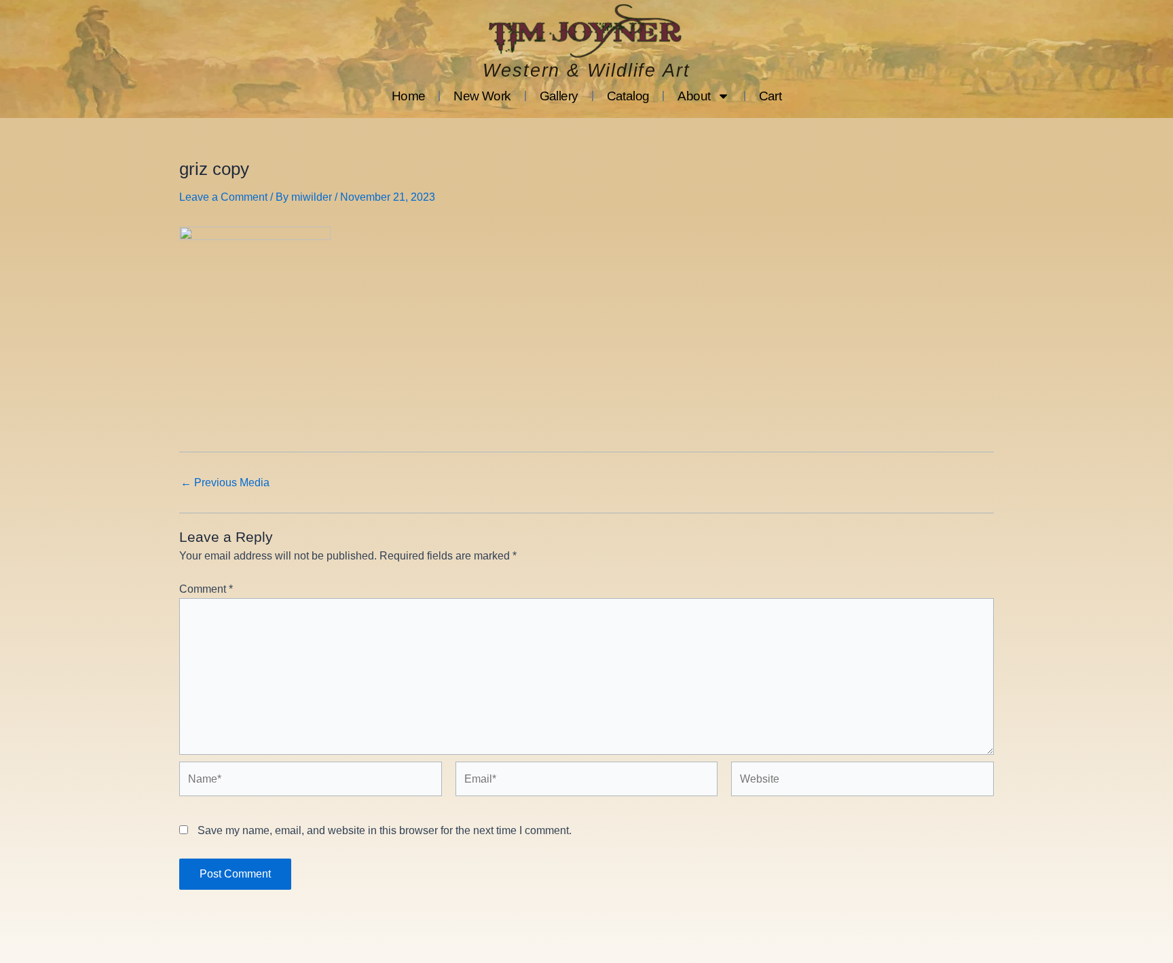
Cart (770, 96)
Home (409, 96)
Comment (206, 589)
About (693, 96)
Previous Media (225, 482)
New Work (481, 96)
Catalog (628, 96)
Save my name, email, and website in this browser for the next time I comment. (385, 830)
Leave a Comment (223, 197)
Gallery (559, 96)
